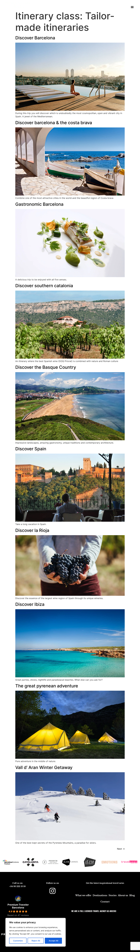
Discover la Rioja (32, 530)
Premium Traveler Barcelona (18, 906)
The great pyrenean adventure (46, 686)
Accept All (53, 940)
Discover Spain (30, 448)
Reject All (36, 940)
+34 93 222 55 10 (17, 886)
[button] (132, 7)
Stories (112, 895)
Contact (105, 901)
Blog (132, 895)
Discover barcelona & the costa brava (53, 122)
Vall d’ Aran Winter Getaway (43, 767)
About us (123, 895)
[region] (35, 932)
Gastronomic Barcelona (39, 204)
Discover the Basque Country (45, 367)
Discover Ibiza (29, 604)
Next (121, 848)
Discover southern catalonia (44, 285)
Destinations (100, 895)
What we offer (83, 895)
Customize (18, 940)
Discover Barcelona (35, 37)
